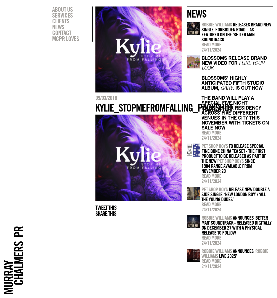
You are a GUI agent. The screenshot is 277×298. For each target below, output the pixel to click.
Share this (105, 213)
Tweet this (105, 207)
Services (62, 15)
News (58, 27)
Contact (61, 33)
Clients (60, 21)
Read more (211, 44)
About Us (62, 9)
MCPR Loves (65, 38)
